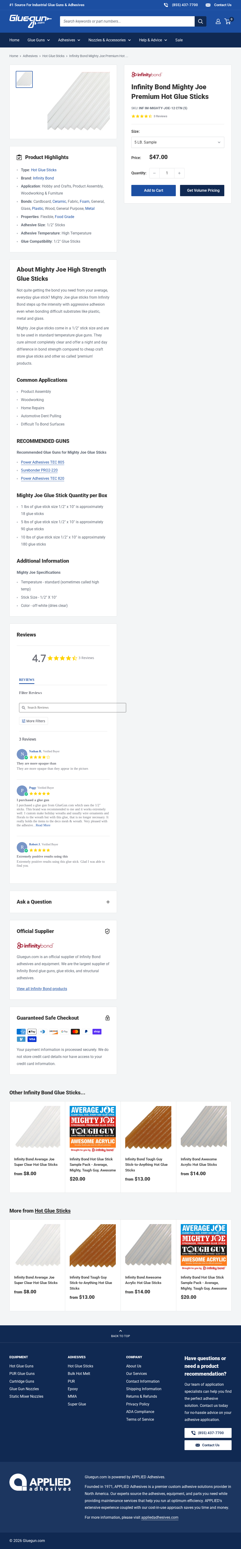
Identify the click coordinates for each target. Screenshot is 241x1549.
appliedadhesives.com (159, 1517)
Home (14, 40)
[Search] (200, 21)
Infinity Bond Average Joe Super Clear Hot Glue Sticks (36, 1162)
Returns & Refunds (141, 1396)
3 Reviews (160, 116)
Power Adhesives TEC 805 (42, 462)
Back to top (120, 1336)
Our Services (136, 1373)
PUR (71, 1381)
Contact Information (143, 1381)
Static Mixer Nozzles (26, 1396)
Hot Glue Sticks (53, 56)
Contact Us (222, 5)
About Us (133, 1366)
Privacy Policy (137, 1404)
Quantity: (138, 173)
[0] (228, 21)
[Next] (232, 1147)
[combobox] (127, 21)
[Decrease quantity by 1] (154, 173)
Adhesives (66, 40)
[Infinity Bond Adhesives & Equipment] (177, 75)
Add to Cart (153, 190)
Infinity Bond (43, 178)
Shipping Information (143, 1389)
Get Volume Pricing (203, 190)
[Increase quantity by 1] (179, 173)
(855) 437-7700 (180, 5)
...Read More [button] (41, 825)
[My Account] (218, 21)
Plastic (37, 208)
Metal (90, 208)
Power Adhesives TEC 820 (42, 478)
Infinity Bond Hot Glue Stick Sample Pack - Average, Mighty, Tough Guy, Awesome (93, 1164)
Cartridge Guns (21, 1381)
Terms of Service (140, 1419)
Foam (84, 201)
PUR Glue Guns (22, 1373)
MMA (72, 1396)
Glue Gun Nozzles (24, 1389)
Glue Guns (36, 40)
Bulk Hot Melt (79, 1373)
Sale (179, 40)
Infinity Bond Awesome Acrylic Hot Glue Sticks (199, 1162)
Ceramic (59, 201)
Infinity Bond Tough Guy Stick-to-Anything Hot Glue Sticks (146, 1164)
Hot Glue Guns (21, 1366)
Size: (147, 131)
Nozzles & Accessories (107, 40)
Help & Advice (150, 40)
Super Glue (77, 1404)
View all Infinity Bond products (42, 989)
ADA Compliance (140, 1411)
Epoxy (73, 1389)
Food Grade (64, 217)
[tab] (26, 681)
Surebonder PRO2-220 (39, 470)
